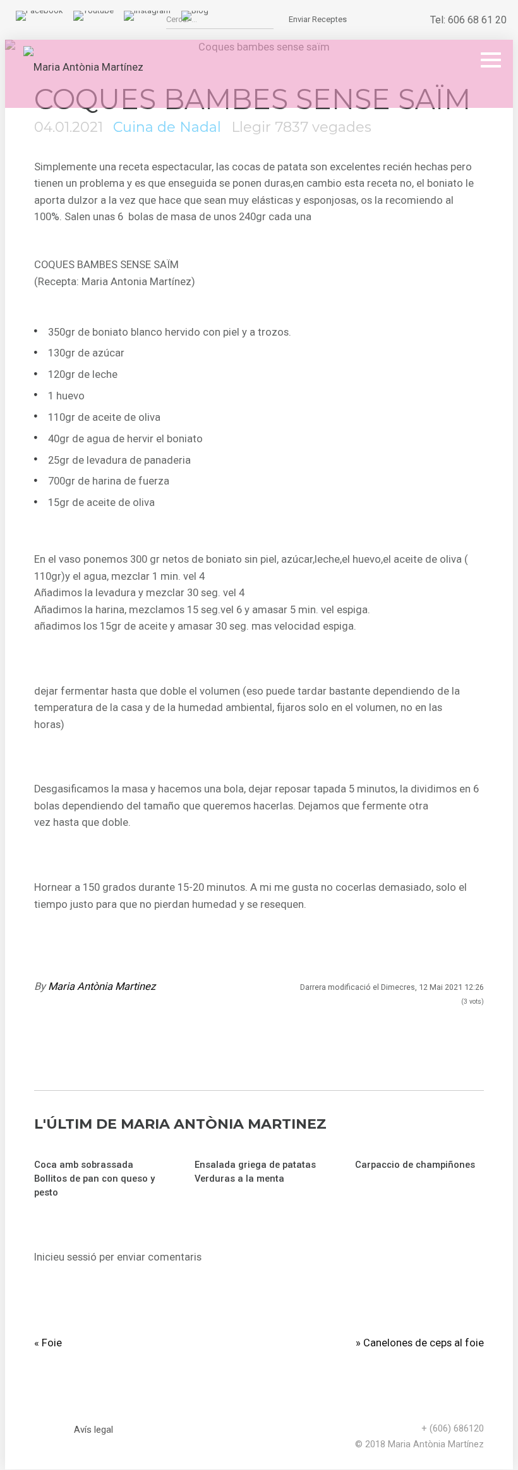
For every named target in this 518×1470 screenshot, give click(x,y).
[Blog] (194, 10)
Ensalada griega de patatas (255, 1164)
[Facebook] (39, 10)
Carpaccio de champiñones (415, 1164)
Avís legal (93, 1429)
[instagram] (147, 10)
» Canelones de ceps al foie (420, 1343)
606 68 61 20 (477, 20)
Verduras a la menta (239, 1178)
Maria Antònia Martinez (101, 986)
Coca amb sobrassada (83, 1164)
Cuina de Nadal (167, 127)
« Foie (48, 1343)
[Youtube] (93, 10)
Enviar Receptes (318, 19)
